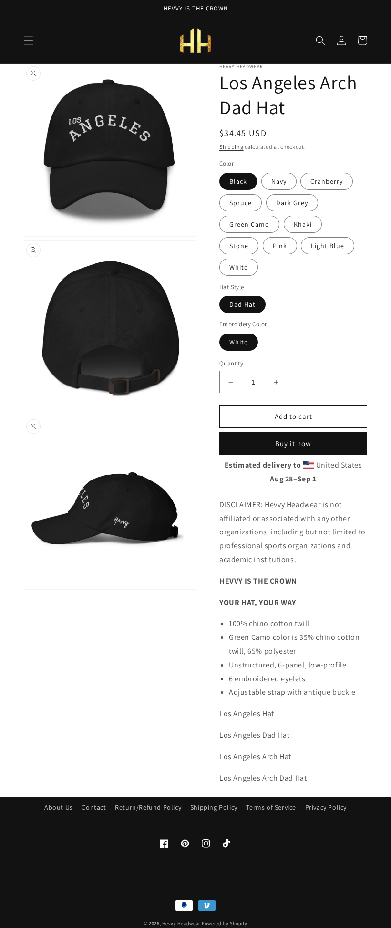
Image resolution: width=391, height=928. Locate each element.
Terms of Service (271, 807)
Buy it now (293, 443)
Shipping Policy (213, 807)
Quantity (231, 363)
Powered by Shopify (224, 923)
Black (238, 181)
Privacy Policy (326, 807)
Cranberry (326, 181)
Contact (94, 807)
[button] (28, 40)
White (238, 267)
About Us (58, 807)
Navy (279, 181)
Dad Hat (242, 304)
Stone (238, 245)
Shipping (231, 146)
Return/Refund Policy (148, 807)
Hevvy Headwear (181, 923)
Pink (280, 245)
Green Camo (249, 224)
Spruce (240, 202)
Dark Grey (292, 202)
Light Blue (327, 245)
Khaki (303, 224)
